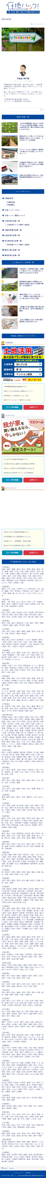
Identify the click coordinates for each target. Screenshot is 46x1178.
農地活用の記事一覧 (12, 255)
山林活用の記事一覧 (12, 235)
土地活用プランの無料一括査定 (18, 225)
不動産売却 (11, 202)
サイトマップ (18, 1172)
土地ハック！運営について (15, 215)
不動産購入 (11, 205)
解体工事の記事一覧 (12, 250)
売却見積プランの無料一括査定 (18, 244)
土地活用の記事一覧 (12, 221)
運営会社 (28, 1172)
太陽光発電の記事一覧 (13, 230)
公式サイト (33, 407)
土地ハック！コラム (12, 210)
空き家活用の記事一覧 (13, 241)
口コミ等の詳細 (12, 407)
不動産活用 (9, 198)
